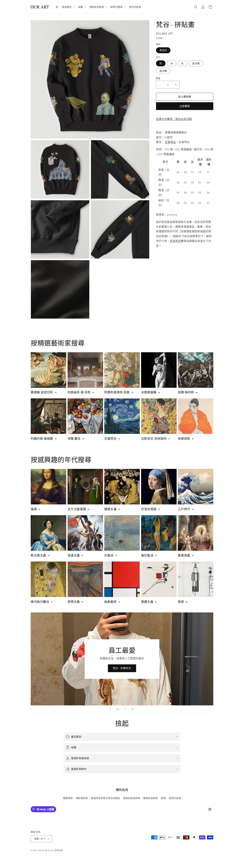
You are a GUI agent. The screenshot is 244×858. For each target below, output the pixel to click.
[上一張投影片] (110, 709)
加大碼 (196, 63)
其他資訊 (175, 241)
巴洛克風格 (149, 509)
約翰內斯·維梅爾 (42, 439)
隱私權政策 (82, 797)
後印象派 (147, 555)
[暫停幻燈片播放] (133, 709)
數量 (158, 78)
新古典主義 (38, 555)
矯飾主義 (110, 509)
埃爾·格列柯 (186, 392)
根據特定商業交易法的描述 (105, 797)
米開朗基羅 (149, 392)
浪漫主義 (74, 555)
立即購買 (184, 106)
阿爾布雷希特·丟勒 (117, 392)
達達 (181, 602)
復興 (34, 509)
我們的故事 (175, 797)
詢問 (163, 797)
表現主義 (74, 602)
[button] (68, 6)
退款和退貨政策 (131, 797)
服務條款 (68, 797)
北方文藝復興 (77, 509)
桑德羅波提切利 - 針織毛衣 (122, 668)
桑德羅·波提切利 (42, 392)
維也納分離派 (40, 602)
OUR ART (41, 850)
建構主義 (147, 602)
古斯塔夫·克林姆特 (153, 439)
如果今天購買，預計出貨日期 (174, 119)
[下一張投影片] (125, 709)
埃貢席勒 (184, 439)
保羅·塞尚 (74, 439)
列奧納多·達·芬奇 (79, 392)
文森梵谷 (170, 142)
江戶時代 (184, 509)
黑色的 (163, 50)
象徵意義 (184, 555)
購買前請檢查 (150, 797)
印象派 (109, 555)
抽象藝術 (110, 602)
